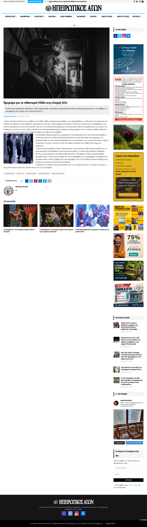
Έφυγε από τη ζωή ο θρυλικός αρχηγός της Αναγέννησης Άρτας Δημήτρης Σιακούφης (129, 326)
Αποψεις (93, 16)
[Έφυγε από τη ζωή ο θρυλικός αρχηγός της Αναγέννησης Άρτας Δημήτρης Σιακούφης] (117, 325)
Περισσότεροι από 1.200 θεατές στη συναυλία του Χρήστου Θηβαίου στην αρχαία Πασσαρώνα (130, 341)
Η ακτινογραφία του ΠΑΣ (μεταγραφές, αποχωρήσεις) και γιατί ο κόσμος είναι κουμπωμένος (131, 381)
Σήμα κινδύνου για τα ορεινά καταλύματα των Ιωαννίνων (67, 1)
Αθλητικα (52, 16)
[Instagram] (76, 513)
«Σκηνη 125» (20, 173)
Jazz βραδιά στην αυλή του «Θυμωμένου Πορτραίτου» (131, 368)
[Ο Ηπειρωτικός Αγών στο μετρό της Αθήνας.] (129, 424)
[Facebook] (64, 513)
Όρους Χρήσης (133, 485)
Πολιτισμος (39, 16)
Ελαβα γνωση (110, 523)
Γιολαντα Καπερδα (43, 173)
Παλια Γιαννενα (66, 16)
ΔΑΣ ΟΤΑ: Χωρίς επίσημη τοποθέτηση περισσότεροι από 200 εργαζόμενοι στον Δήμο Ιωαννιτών (131, 356)
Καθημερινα (25, 16)
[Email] (83, 513)
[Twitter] (70, 513)
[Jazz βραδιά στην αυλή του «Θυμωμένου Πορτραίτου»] (117, 369)
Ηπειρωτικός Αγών (10, 116)
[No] (145, 524)
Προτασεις (136, 16)
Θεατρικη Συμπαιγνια (58, 173)
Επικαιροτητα (10, 16)
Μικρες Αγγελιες (123, 16)
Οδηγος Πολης (106, 16)
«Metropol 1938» (9, 173)
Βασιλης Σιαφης (31, 173)
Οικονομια (81, 16)
